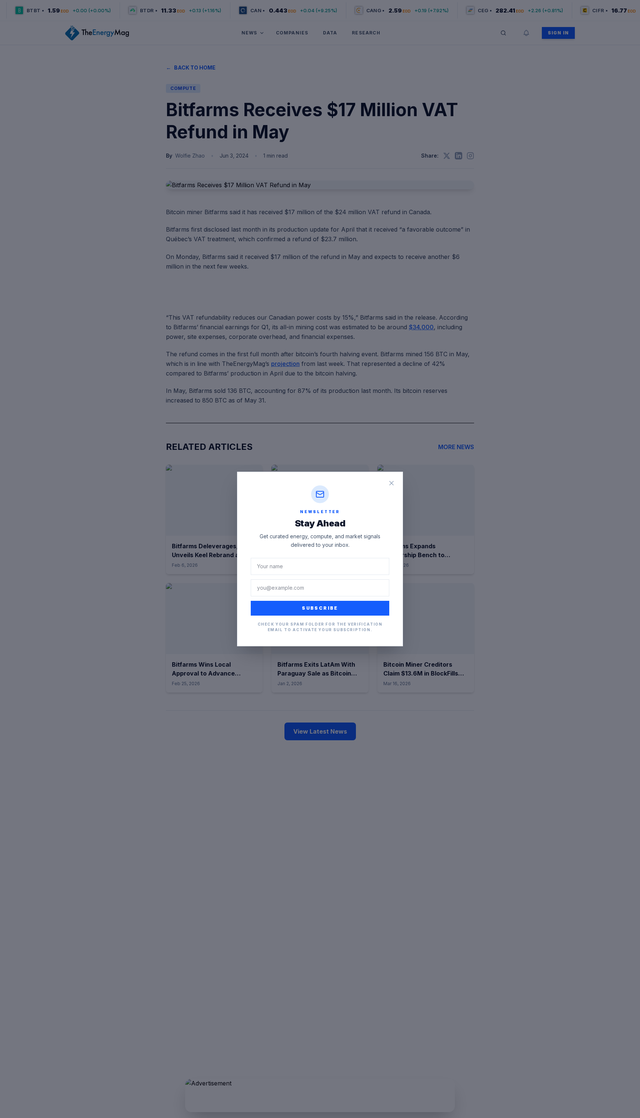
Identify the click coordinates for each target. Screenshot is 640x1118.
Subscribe (320, 608)
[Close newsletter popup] (391, 483)
